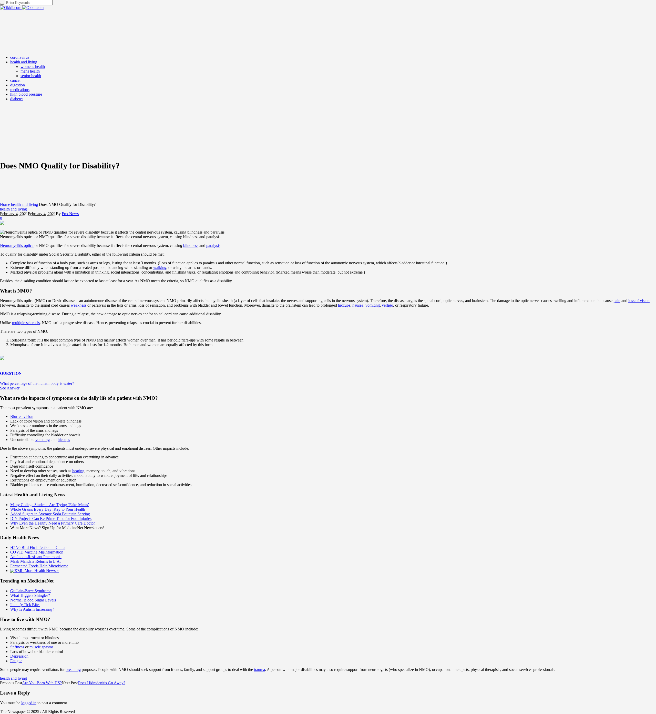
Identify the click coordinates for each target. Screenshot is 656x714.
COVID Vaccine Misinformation (36, 552)
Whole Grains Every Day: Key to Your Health (47, 509)
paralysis (213, 245)
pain (616, 300)
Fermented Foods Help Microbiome (39, 566)
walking (159, 267)
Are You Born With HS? (42, 683)
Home (5, 204)
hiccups (344, 305)
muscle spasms (41, 647)
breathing (73, 669)
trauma (259, 669)
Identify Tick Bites (25, 604)
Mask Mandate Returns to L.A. (35, 561)
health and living (24, 204)
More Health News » (41, 570)
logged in (28, 703)
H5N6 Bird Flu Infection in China (37, 547)
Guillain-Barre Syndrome (30, 591)
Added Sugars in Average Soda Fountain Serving (50, 514)
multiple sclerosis (26, 322)
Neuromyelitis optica (17, 245)
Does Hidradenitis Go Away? (101, 683)
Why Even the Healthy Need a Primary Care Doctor (52, 523)
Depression (19, 656)
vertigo (387, 305)
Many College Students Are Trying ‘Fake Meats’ (49, 504)
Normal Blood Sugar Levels (33, 600)
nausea (357, 305)
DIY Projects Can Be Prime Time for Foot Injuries (50, 518)
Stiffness (17, 647)
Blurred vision (21, 416)
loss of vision (639, 300)
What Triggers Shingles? (30, 595)
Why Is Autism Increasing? (32, 609)
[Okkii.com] (22, 7)
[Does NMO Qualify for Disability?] (2, 223)
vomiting (372, 305)
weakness (78, 305)
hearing (78, 471)
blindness (190, 245)
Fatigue (16, 661)
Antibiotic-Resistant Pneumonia (35, 557)
